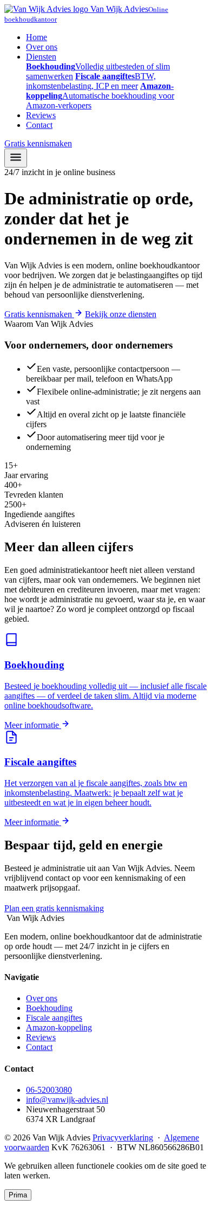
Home (36, 37)
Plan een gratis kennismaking (54, 908)
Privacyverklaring (123, 1137)
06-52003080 (140, 908)
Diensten (41, 56)
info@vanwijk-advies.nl (67, 1099)
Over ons (41, 46)
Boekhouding (49, 1008)
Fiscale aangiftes (54, 1017)
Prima (18, 1195)
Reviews (41, 115)
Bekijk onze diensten (120, 314)
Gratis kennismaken (38, 143)
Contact (39, 125)
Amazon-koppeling (59, 1027)
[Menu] (15, 158)
